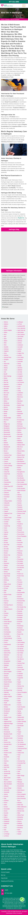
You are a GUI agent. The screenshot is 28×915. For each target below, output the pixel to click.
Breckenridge (7, 417)
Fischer (6, 615)
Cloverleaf (6, 496)
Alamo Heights (8, 330)
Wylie (18, 829)
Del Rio (6, 546)
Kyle (5, 829)
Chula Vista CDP (8, 486)
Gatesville (6, 659)
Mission (19, 453)
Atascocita (6, 363)
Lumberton (20, 392)
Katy (5, 798)
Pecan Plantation (21, 536)
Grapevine (6, 684)
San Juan (19, 655)
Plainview (20, 555)
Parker (19, 521)
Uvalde (19, 765)
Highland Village (8, 723)
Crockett (6, 521)
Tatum (19, 727)
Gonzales (6, 673)
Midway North (21, 444)
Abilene (6, 322)
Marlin (19, 409)
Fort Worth (6, 634)
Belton (5, 401)
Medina (19, 430)
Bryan (5, 438)
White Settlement (21, 806)
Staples (19, 715)
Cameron (6, 453)
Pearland (19, 528)
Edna (5, 582)
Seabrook (19, 675)
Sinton (19, 698)
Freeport (6, 640)
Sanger (19, 661)
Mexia (19, 438)
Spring (19, 711)
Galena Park (7, 652)
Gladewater (7, 669)
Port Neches (20, 567)
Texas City (20, 740)
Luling (19, 390)
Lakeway (19, 340)
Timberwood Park (22, 748)
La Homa (6, 836)
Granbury (6, 677)
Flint (5, 617)
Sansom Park (20, 663)
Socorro (19, 704)
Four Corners (7, 636)
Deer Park (6, 544)
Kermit (5, 811)
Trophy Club (20, 752)
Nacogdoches (21, 471)
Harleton (6, 698)
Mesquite (19, 436)
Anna (5, 353)
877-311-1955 (14, 2)
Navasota (19, 474)
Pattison (19, 526)
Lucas (19, 386)
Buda (5, 440)
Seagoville (20, 677)
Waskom (19, 779)
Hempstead (7, 709)
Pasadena (20, 523)
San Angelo (20, 644)
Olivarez (19, 496)
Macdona (19, 394)
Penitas (19, 540)
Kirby (5, 825)
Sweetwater (20, 725)
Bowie (5, 413)
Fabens (6, 603)
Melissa (19, 432)
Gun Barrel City (8, 690)
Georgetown (7, 661)
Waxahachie (20, 784)
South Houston (21, 707)
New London (20, 482)
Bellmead (6, 399)
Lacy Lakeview (21, 328)
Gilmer (5, 667)
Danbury (6, 538)
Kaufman (6, 800)
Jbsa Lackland (7, 781)
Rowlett (19, 632)
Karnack (6, 796)
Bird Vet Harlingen (15, 19)
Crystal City (7, 526)
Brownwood (7, 434)
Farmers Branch (8, 609)
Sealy (18, 679)
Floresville (6, 619)
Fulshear (6, 648)
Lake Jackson (21, 334)
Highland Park (7, 721)
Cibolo (5, 488)
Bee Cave (6, 392)
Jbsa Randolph (8, 784)
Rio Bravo (20, 605)
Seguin (19, 682)
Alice (5, 334)
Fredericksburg (8, 638)
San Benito (20, 648)
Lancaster (20, 347)
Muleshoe (20, 465)
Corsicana (6, 519)
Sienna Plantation (22, 692)
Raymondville (21, 592)
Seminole (19, 688)
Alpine (5, 340)
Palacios (19, 505)
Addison (6, 324)
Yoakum (19, 831)
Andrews (6, 349)
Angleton (6, 351)
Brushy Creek (7, 436)
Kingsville (6, 823)
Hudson (6, 748)
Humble (6, 750)
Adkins (5, 326)
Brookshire (7, 428)
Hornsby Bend (7, 744)
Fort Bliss (6, 627)
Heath (5, 702)
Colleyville (6, 503)
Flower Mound (7, 621)
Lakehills (19, 338)
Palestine (19, 507)
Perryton (19, 544)
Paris (18, 519)
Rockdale (19, 617)
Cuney (5, 530)
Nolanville (20, 486)
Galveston (6, 655)
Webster (19, 788)
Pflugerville (20, 546)
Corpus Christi (7, 517)
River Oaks (20, 609)
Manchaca (20, 397)
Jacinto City (7, 771)
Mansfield (19, 401)
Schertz (19, 671)
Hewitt (5, 715)
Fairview (6, 607)
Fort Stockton (7, 632)
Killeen (6, 817)
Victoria (19, 769)
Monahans (20, 459)
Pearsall (19, 530)
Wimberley (20, 817)
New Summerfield (22, 484)
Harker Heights (8, 696)
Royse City (20, 634)
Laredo (19, 351)
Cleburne (6, 492)
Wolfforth (19, 823)
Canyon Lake (7, 463)
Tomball (19, 750)
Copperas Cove (8, 513)
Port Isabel (20, 563)
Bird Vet (3, 875)
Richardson (20, 598)
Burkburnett (7, 446)
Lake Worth (20, 336)
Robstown (20, 615)
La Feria (6, 831)
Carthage (6, 469)
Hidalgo (6, 719)
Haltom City (7, 694)
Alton (5, 342)
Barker (5, 378)
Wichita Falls (20, 811)
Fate (5, 611)
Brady (5, 415)
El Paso (6, 588)
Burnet (5, 451)
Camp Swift (7, 457)
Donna (5, 567)
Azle (5, 372)
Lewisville (20, 361)
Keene (5, 802)
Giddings (6, 665)
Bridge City (7, 424)
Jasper (5, 775)
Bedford (6, 390)
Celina (5, 476)
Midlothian (20, 442)
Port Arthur (20, 561)
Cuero (5, 528)
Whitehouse (20, 808)
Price (18, 578)
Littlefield (19, 369)
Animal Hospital (5, 872)
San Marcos (20, 659)
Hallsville (6, 692)
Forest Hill (6, 623)
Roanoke (19, 611)
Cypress (6, 532)
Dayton (6, 540)
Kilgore (6, 815)
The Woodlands (21, 744)
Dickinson (6, 563)
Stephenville (20, 717)
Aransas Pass (7, 357)
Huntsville (6, 756)
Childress (6, 484)
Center (5, 478)
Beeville (6, 394)
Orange (19, 498)
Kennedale (7, 808)
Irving (5, 769)
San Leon (19, 657)
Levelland (20, 359)
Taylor (19, 729)
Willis (18, 813)
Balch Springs (7, 376)
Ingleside (6, 765)
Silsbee (19, 694)
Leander (19, 355)
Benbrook (6, 403)
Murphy (19, 469)
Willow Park (20, 815)
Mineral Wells (21, 451)
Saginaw (19, 640)
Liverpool (19, 374)
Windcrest (20, 819)
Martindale (20, 413)
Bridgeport (6, 426)
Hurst (5, 759)
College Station (8, 501)
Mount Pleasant (21, 463)
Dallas (5, 536)
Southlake (20, 709)
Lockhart (19, 378)
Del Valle (6, 548)
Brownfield (6, 430)
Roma (19, 623)
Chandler (6, 480)
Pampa (19, 517)
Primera (19, 580)
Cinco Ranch (7, 490)
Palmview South (21, 511)
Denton (6, 553)
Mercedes (20, 434)
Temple (19, 732)
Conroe (6, 507)
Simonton (19, 696)
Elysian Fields (7, 594)
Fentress (6, 613)
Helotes (6, 707)
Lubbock (19, 384)
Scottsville (20, 673)
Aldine (5, 332)
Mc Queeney (20, 419)
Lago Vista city (21, 330)
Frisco (5, 646)
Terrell (19, 734)
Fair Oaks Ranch (8, 605)
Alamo (5, 328)
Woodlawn (20, 825)
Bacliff (5, 374)
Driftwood (6, 569)
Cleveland (6, 494)
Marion (19, 407)
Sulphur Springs (21, 721)
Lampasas (20, 345)
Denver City (7, 555)
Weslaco (19, 792)
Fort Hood (6, 630)
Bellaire (6, 397)
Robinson (19, 613)
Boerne (6, 407)
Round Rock (20, 630)
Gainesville (7, 650)
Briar (5, 422)
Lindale (19, 365)
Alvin (5, 345)
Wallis (19, 777)
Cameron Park (7, 455)
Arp (5, 361)
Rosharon (20, 627)
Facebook (19, 913)
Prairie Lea (20, 573)
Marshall (19, 411)
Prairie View (20, 575)
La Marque (20, 322)
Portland (19, 569)
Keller (5, 804)
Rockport (19, 619)
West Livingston (21, 794)
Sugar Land (20, 719)
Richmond (20, 603)
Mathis (19, 415)
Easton (6, 578)
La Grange (6, 833)
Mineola (19, 449)
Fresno (6, 642)
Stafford (19, 713)
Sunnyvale (20, 723)
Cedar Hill (6, 471)
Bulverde (6, 444)
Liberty (19, 363)
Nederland (20, 476)
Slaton (19, 700)
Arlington (6, 359)
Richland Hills (21, 600)
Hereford (6, 713)
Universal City (21, 761)
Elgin (5, 590)
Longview (19, 380)
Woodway (20, 827)
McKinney (20, 426)
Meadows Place (21, 428)
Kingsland (6, 821)
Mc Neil (19, 417)
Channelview (7, 482)
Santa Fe (19, 665)
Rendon (19, 596)
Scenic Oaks (20, 669)
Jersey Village (7, 788)
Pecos (19, 538)
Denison (6, 550)
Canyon (6, 461)
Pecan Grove (20, 534)
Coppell (6, 511)
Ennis (5, 596)
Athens (6, 365)
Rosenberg (20, 625)
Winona (19, 821)
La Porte (19, 324)
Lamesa (19, 342)
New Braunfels (21, 480)
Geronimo (6, 663)
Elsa (5, 592)
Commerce (7, 505)
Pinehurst (19, 550)
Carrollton (6, 467)
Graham (6, 675)
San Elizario (20, 650)
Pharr (18, 548)
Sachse (19, 638)
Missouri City (20, 457)
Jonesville (6, 792)
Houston (6, 746)
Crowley (6, 523)
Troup (18, 754)
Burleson (6, 449)
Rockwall (19, 621)
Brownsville (7, 432)
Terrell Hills (20, 736)
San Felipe (20, 652)
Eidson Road (7, 584)
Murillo (19, 467)
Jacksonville (7, 773)
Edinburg (6, 580)
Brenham (6, 419)
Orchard (19, 501)
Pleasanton (20, 559)
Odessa (19, 494)
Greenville (6, 686)
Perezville (20, 542)
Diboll (5, 561)
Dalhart (6, 534)
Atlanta (6, 367)
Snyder (19, 702)
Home (2, 19)
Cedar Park (7, 474)
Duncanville (7, 573)
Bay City (6, 382)
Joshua (6, 794)
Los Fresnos (20, 382)
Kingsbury (6, 819)
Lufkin (19, 388)
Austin (5, 369)
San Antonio (20, 646)
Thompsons (20, 746)
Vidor (18, 771)
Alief (5, 336)
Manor (19, 399)
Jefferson (6, 786)
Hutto (5, 763)
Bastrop (6, 380)
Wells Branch (20, 790)
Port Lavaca (20, 565)
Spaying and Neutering (7, 881)
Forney (6, 625)
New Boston (20, 478)
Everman (6, 600)
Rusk (18, 636)
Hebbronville (7, 704)
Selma (19, 684)
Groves (6, 688)
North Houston (21, 488)
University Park (21, 763)
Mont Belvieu (20, 461)
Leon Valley (20, 357)
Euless (5, 598)
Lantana (19, 349)
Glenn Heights (7, 671)
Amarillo (6, 347)
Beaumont (6, 386)
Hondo (5, 740)
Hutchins (6, 761)
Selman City (20, 686)
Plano (18, 557)
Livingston (20, 376)
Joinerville (6, 790)
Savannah (20, 667)
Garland (6, 657)
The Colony (20, 742)
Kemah (6, 806)
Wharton (19, 802)
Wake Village (20, 775)
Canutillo (6, 459)
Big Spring (6, 405)
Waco (18, 773)
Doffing (6, 565)
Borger (5, 411)
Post (18, 571)
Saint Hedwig (20, 642)
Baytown (6, 384)
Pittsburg (19, 553)
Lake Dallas (20, 332)
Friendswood (7, 644)
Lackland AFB (21, 326)
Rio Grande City (21, 607)
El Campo (6, 586)
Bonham (6, 409)
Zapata (19, 833)
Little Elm (19, 367)
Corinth (6, 515)
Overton (19, 503)
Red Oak (19, 594)
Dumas (6, 571)
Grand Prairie (7, 679)
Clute (5, 498)
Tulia (18, 756)
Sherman (19, 690)
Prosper (19, 586)
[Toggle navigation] (23, 5)
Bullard (6, 442)
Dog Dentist (4, 878)
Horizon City (7, 742)
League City (20, 353)
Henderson (7, 711)
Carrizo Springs (8, 465)
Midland (19, 440)
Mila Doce (20, 446)
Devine (6, 559)
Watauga (19, 781)
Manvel (19, 403)
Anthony (6, 355)
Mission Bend (21, 455)
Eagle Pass (7, 575)
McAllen (19, 422)
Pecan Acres (20, 532)
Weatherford (20, 786)
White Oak (20, 804)
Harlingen (7, 19)
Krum (5, 827)
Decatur (6, 542)
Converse (6, 509)
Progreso (19, 584)
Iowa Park (6, 767)
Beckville (6, 388)
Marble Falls (20, 405)
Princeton (19, 582)
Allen (5, 338)
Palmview (20, 509)
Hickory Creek (7, 717)
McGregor (20, 424)
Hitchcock (6, 729)
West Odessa (20, 796)
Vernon (19, 767)
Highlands (6, 725)
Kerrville (6, 813)
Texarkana (20, 738)
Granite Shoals (8, 682)
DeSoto (6, 557)
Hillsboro (6, 727)
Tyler (18, 759)
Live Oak (19, 372)
